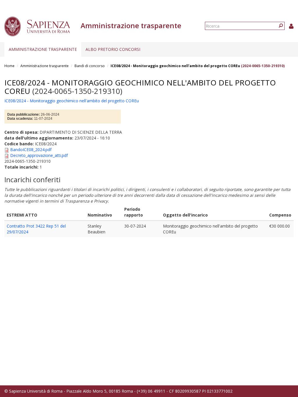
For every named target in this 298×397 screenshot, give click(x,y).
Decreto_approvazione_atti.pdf (39, 155)
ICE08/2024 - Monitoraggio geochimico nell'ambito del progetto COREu (175, 65)
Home (9, 65)
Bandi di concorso (89, 65)
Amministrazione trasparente (43, 49)
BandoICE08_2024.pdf (31, 149)
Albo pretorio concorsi (113, 49)
